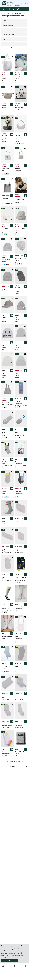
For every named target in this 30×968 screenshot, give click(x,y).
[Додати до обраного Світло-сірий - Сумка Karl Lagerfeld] (11, 117)
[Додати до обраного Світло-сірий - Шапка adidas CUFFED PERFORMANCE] (25, 239)
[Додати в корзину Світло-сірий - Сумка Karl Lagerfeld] (12, 134)
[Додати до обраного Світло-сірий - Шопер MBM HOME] (11, 178)
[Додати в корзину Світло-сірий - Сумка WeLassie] (25, 73)
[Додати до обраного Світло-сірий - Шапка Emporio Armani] (11, 239)
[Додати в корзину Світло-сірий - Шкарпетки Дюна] (12, 429)
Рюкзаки (5, 29)
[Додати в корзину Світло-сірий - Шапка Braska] (12, 286)
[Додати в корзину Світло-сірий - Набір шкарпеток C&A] (12, 749)
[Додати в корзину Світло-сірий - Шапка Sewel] (25, 370)
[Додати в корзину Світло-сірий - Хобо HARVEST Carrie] (25, 195)
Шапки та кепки (8, 25)
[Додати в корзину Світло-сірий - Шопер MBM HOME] (12, 195)
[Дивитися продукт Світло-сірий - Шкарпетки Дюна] (7, 418)
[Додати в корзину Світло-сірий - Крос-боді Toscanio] (25, 165)
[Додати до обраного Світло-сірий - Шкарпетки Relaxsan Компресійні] (25, 557)
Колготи (5, 39)
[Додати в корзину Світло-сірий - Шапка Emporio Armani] (12, 256)
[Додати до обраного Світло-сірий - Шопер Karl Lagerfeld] (25, 87)
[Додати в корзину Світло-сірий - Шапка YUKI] (25, 315)
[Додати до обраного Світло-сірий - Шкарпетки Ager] (25, 617)
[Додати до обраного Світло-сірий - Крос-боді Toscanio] (25, 148)
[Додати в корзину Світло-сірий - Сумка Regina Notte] (25, 134)
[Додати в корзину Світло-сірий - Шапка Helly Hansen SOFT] (25, 225)
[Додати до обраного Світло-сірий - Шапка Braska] (11, 269)
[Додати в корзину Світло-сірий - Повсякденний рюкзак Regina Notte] (12, 399)
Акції (8, 13)
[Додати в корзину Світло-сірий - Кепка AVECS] (12, 315)
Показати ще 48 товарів (14, 761)
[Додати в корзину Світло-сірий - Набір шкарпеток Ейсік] (25, 518)
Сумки (5, 20)
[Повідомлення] (25, 8)
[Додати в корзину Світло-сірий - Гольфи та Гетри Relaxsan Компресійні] (12, 604)
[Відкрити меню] (8, 965)
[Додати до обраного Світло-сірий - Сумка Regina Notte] (25, 117)
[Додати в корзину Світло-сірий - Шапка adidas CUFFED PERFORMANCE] (25, 255)
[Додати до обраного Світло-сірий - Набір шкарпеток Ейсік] (25, 501)
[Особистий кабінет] (25, 965)
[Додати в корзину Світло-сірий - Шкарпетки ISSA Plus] (12, 663)
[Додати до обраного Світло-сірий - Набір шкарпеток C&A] (11, 732)
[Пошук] (3, 8)
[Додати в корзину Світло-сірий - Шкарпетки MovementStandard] (25, 604)
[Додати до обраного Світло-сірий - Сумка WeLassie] (25, 56)
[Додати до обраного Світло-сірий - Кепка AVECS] (11, 298)
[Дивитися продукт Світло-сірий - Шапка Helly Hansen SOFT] (21, 214)
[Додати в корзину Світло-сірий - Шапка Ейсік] (25, 286)
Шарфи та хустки (8, 43)
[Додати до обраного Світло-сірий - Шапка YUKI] (25, 298)
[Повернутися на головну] (14, 9)
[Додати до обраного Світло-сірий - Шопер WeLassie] (11, 56)
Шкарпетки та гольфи (10, 34)
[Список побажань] (20, 965)
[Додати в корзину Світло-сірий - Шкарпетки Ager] (25, 633)
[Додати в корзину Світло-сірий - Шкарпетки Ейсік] (12, 574)
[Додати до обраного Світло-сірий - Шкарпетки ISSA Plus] (11, 646)
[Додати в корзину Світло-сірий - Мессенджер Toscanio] (12, 104)
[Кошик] (14, 965)
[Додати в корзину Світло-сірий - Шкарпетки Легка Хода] (12, 459)
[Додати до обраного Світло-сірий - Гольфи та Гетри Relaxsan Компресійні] (11, 587)
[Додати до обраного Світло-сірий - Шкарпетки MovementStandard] (25, 587)
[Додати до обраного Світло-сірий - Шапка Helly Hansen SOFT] (25, 208)
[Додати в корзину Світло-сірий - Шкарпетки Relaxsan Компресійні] (25, 574)
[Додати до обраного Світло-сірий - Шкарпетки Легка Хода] (11, 442)
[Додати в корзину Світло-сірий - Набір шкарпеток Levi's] (12, 518)
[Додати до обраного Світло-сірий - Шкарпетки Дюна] (11, 412)
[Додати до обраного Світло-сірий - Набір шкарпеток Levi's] (11, 501)
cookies (21, 945)
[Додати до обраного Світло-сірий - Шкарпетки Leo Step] (25, 382)
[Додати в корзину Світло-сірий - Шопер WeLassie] (12, 73)
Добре (10, 960)
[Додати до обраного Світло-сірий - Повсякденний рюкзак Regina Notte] (11, 382)
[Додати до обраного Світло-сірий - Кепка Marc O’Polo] (11, 208)
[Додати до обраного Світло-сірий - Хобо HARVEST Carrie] (25, 178)
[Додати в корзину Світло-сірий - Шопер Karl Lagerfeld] (25, 104)
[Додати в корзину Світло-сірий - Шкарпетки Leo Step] (25, 398)
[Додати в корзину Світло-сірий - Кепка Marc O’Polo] (12, 225)
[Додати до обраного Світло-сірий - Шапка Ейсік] (25, 269)
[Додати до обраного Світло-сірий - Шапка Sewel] (25, 354)
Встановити (24, 3)
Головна (3, 13)
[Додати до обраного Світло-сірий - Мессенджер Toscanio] (11, 87)
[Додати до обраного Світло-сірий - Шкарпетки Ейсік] (11, 557)
